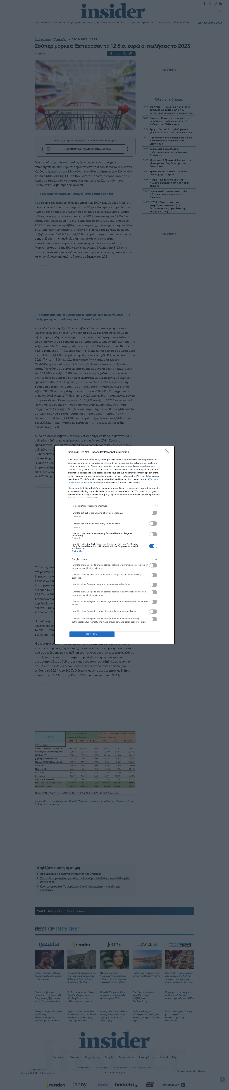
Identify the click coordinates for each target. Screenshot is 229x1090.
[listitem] (114, 506)
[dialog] (114, 545)
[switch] (153, 513)
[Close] (168, 452)
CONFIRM (92, 634)
